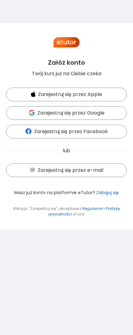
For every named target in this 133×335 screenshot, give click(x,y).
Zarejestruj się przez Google (71, 112)
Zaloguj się (107, 192)
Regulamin (92, 208)
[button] (66, 95)
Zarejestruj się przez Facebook (71, 131)
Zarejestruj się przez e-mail (70, 170)
